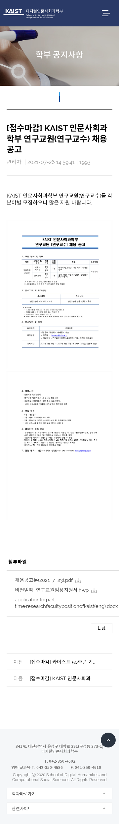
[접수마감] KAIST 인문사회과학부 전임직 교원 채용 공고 (63, 678)
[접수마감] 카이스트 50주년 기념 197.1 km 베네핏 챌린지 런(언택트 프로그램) (63, 662)
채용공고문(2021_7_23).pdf (44, 580)
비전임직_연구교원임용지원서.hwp (52, 590)
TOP (108, 740)
